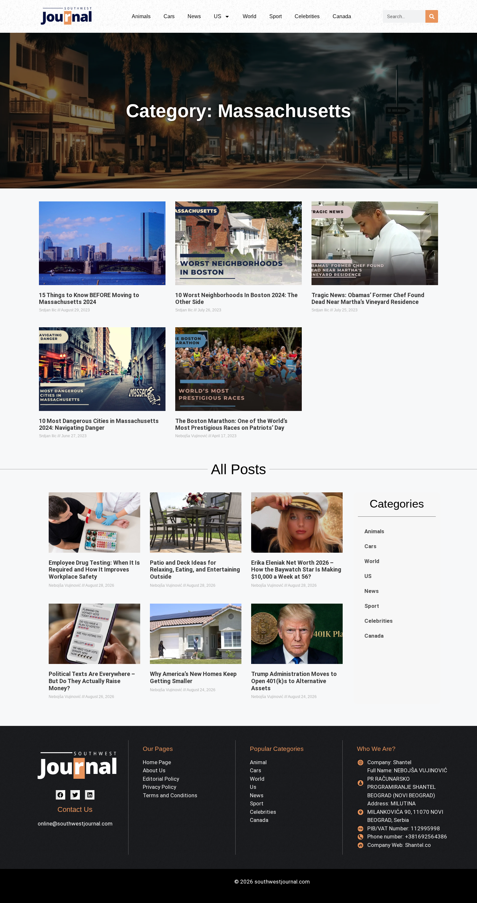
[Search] (431, 16)
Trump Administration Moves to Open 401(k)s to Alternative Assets (294, 680)
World (249, 16)
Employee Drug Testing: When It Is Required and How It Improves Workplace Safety (94, 569)
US (217, 16)
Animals (141, 16)
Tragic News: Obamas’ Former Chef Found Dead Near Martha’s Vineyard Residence (368, 299)
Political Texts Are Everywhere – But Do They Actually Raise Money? (92, 680)
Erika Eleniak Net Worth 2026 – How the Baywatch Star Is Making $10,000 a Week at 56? (296, 569)
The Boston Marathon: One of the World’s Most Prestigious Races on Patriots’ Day (231, 424)
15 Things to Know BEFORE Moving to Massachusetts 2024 (89, 299)
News (194, 16)
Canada (342, 16)
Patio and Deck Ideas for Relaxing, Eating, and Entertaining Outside (195, 569)
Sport (275, 16)
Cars (169, 16)
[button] (60, 795)
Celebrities (307, 16)
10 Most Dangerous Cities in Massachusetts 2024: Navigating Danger (99, 424)
